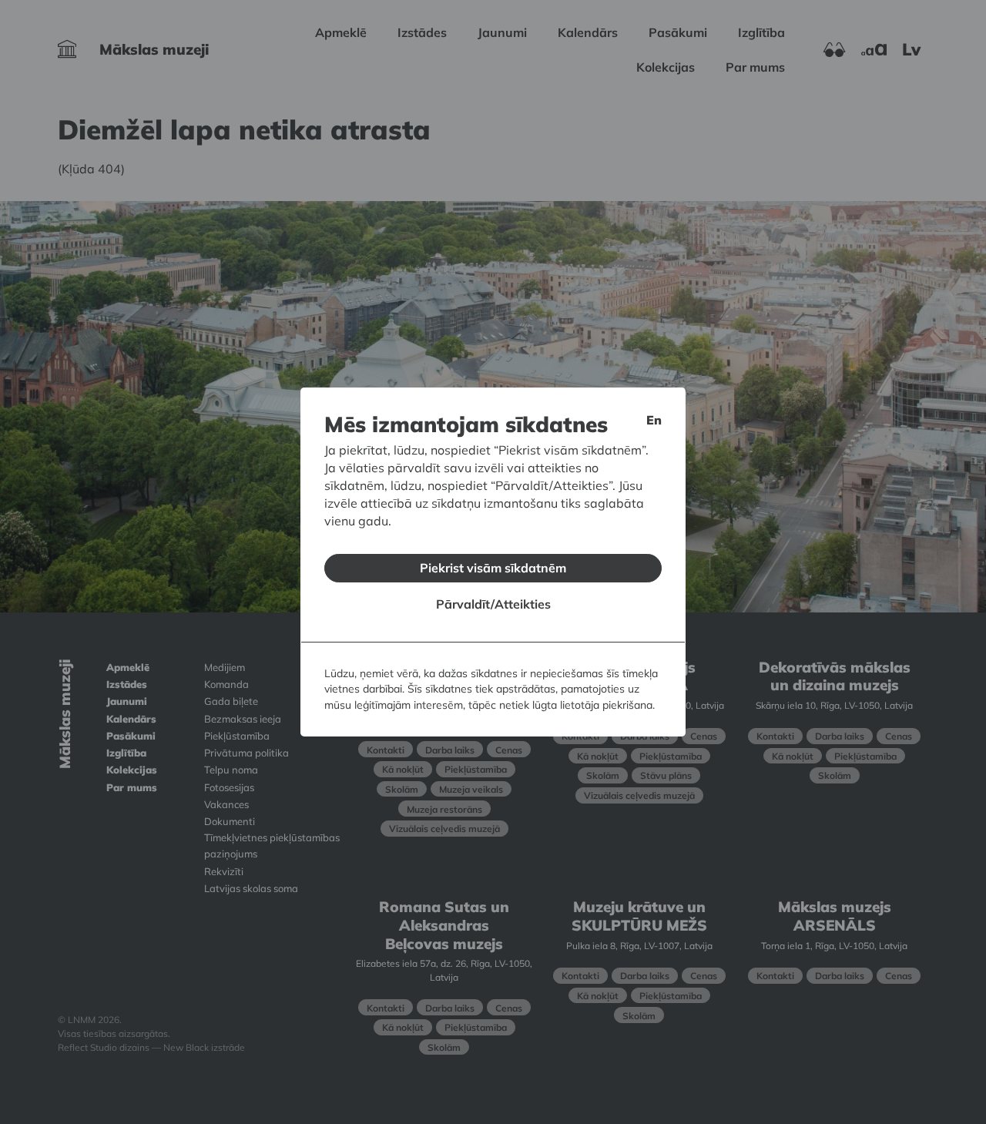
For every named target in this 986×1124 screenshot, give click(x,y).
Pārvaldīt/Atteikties (493, 604)
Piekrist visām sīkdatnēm (493, 567)
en (654, 420)
